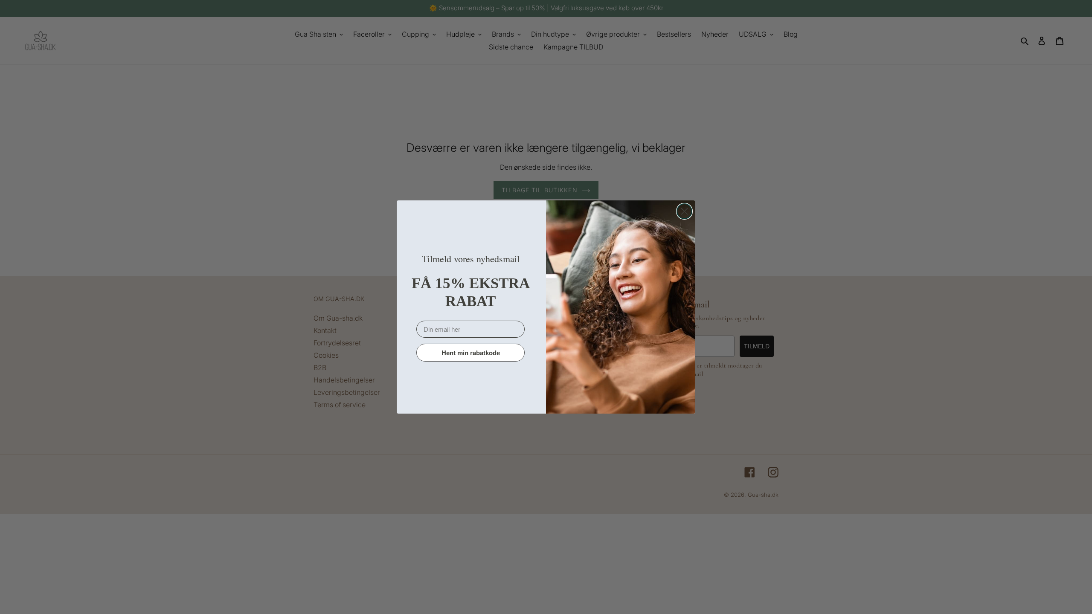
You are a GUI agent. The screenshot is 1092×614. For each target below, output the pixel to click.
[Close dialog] (684, 211)
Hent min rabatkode (470, 352)
